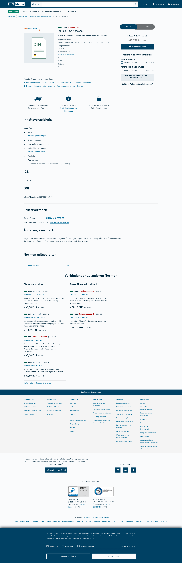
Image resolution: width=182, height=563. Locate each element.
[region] (91, 541)
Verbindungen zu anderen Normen (69, 86)
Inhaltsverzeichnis (33, 83)
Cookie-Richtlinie (88, 538)
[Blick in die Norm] (38, 45)
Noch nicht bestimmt (66, 54)
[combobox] (90, 4)
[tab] (49, 265)
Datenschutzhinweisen (63, 538)
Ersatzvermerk (65, 83)
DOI (53, 83)
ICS (45, 83)
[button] (158, 4)
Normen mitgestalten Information (39, 86)
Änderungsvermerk (83, 83)
